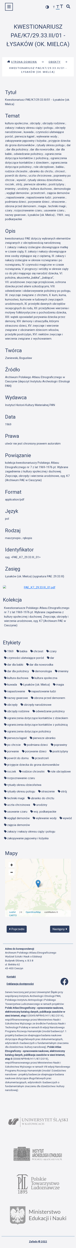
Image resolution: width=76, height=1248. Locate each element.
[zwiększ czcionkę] (62, 7)
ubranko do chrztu (42, 798)
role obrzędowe (61, 771)
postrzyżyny (60, 751)
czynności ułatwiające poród (25, 658)
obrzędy (12, 704)
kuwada (12, 684)
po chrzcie (14, 745)
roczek (11, 771)
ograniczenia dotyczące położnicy (29, 731)
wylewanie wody (46, 818)
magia (60, 684)
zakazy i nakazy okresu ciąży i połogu (31, 831)
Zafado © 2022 (38, 1241)
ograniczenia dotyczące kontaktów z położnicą (37, 724)
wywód (67, 818)
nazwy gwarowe (17, 698)
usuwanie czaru (17, 811)
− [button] (11, 872)
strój (64, 791)
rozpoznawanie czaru (21, 778)
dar (52, 658)
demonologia (43, 671)
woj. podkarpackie (45, 811)
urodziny (41, 805)
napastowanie (16, 691)
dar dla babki (15, 664)
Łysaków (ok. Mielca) (36, 684)
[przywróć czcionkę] (58, 7)
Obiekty (55, 61)
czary (53, 651)
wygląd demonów (18, 818)
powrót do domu (18, 758)
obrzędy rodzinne (18, 711)
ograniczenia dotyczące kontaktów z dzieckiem (37, 718)
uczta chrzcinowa (18, 805)
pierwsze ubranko (44, 738)
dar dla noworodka (41, 664)
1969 (10, 651)
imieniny (63, 671)
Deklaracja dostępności (20, 983)
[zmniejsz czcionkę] (54, 7)
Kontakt (11, 976)
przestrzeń (42, 758)
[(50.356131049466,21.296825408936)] (38, 884)
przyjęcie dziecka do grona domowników (33, 764)
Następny (59, 929)
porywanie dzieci (35, 751)
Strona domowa (24, 61)
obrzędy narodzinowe (37, 704)
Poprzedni (17, 929)
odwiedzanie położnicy (50, 711)
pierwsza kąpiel (17, 738)
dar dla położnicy (18, 671)
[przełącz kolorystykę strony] (47, 7)
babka (23, 651)
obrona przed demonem (49, 698)
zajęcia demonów (18, 825)
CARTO (13, 915)
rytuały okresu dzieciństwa (24, 785)
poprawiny (60, 745)
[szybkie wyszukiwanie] (68, 7)
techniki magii (16, 798)
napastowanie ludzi (43, 691)
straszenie (48, 791)
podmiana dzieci (37, 745)
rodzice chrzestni (33, 771)
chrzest (38, 651)
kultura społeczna (45, 678)
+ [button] (11, 865)
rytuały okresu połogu (21, 791)
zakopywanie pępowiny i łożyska (28, 838)
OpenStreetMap (33, 911)
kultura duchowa (17, 678)
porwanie (13, 751)
